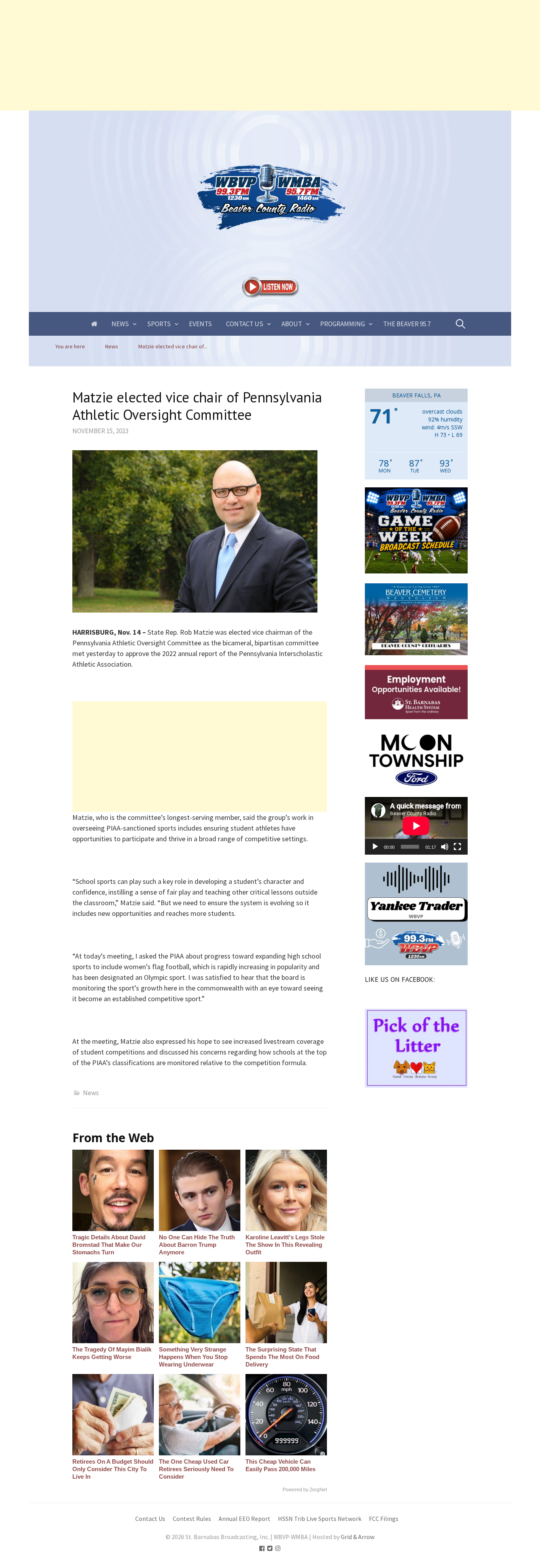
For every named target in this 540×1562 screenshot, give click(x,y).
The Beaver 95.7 (406, 324)
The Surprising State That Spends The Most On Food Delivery (282, 1357)
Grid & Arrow (357, 1537)
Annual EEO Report (244, 1519)
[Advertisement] (237, 55)
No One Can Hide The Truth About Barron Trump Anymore (197, 1245)
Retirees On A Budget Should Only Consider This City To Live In (112, 1469)
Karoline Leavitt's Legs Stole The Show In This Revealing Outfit (285, 1245)
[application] (416, 826)
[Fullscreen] (457, 847)
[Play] (375, 847)
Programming (342, 324)
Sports (159, 324)
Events (200, 324)
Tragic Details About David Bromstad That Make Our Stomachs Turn (108, 1245)
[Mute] (445, 847)
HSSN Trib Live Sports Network (319, 1519)
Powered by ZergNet (305, 1489)
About (291, 324)
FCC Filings (383, 1519)
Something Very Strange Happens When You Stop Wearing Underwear (193, 1357)
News (120, 324)
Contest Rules (192, 1519)
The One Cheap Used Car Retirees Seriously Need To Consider (196, 1469)
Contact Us (244, 324)
